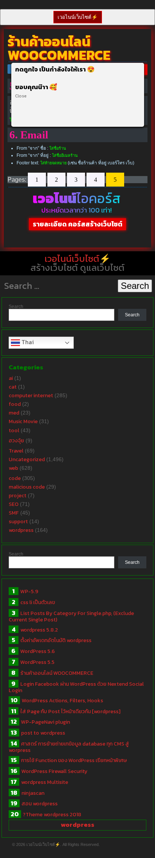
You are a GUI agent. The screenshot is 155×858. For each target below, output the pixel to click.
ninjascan (32, 793)
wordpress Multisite (44, 782)
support (18, 521)
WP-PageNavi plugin (45, 722)
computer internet (31, 395)
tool (14, 430)
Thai (27, 341)
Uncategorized (27, 459)
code (15, 478)
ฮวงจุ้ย (16, 441)
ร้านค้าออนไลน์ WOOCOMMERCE (56, 673)
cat (13, 387)
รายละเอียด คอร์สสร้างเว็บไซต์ (77, 224)
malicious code (27, 487)
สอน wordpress (39, 804)
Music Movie (23, 421)
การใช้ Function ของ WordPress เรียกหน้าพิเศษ (74, 760)
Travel (16, 451)
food (15, 404)
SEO (13, 504)
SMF (14, 513)
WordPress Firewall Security (54, 771)
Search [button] (135, 286)
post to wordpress (43, 733)
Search (16, 306)
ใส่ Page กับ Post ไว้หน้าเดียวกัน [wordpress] (70, 711)
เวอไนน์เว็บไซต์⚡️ (78, 17)
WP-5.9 (29, 591)
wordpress (21, 530)
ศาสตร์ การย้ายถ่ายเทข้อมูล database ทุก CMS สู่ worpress (69, 747)
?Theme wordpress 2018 (52, 815)
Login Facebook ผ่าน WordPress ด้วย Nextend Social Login (76, 687)
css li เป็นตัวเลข (37, 602)
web (13, 468)
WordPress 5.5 (37, 662)
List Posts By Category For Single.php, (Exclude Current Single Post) (71, 616)
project (17, 496)
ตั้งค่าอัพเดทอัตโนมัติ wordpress (55, 640)
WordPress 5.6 (37, 651)
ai (11, 378)
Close (21, 96)
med (14, 413)
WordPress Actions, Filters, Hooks (62, 701)
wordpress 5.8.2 (39, 630)
